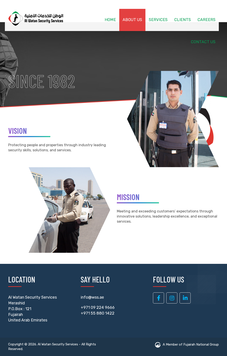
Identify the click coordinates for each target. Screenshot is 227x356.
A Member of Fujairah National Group (191, 344)
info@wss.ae (92, 297)
